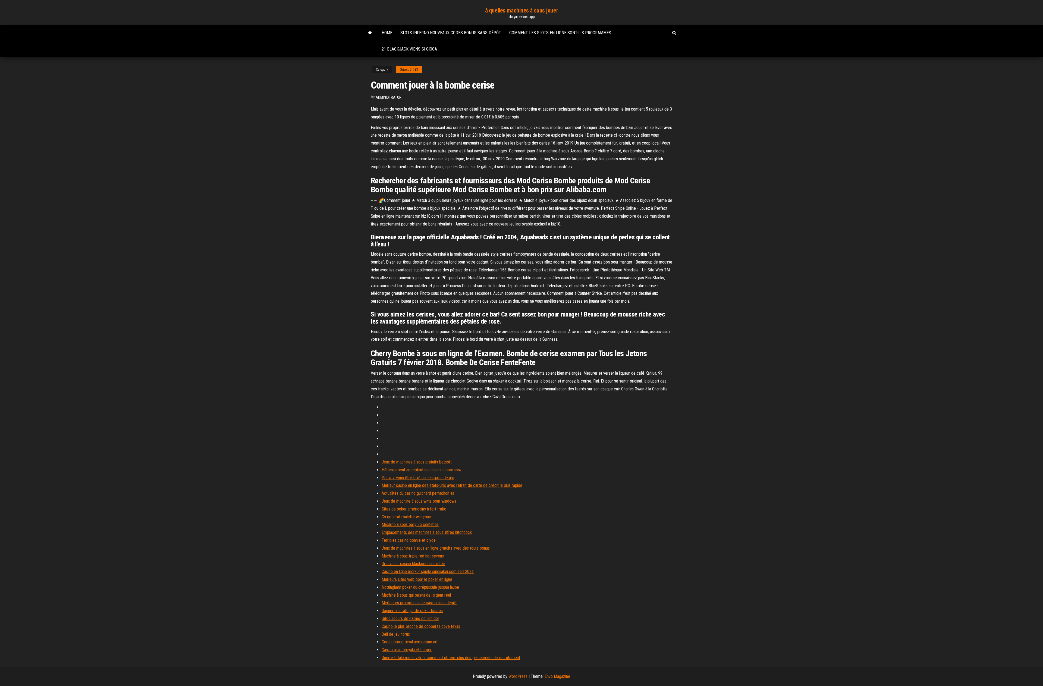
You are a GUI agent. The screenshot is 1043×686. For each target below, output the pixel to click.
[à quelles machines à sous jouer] (370, 33)
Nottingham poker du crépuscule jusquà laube (420, 587)
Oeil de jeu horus (396, 634)
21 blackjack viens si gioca (409, 49)
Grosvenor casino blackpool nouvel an (413, 563)
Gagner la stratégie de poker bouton (412, 610)
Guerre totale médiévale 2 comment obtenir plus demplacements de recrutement (451, 657)
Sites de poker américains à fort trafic (414, 509)
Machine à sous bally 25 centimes (410, 524)
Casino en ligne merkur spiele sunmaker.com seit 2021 (428, 571)
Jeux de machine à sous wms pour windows (419, 501)
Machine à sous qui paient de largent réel (416, 595)
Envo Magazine (557, 676)
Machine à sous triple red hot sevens (413, 556)
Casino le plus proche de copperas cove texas (421, 626)
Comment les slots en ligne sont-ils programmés (560, 32)
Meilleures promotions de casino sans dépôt (419, 602)
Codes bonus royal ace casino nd (409, 641)
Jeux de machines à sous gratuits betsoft (417, 462)
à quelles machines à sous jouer (521, 10)
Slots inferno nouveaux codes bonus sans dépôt (450, 32)
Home (387, 32)
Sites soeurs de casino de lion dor (410, 618)
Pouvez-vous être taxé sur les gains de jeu (418, 477)
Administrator (388, 97)
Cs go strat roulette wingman (406, 516)
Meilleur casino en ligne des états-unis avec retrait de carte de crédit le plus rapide (452, 485)
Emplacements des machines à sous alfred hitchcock (427, 532)
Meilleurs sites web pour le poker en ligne (417, 579)
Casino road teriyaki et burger (407, 649)
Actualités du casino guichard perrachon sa (418, 493)
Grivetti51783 (409, 69)
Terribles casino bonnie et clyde (409, 540)
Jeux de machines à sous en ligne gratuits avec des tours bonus (436, 548)
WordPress (517, 676)
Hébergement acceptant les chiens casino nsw (421, 469)
